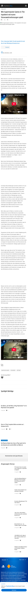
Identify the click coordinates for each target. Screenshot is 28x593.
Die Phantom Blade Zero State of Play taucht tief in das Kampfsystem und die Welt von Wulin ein (13, 444)
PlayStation (8, 5)
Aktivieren (14, 590)
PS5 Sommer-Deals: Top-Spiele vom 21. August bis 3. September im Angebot (21, 468)
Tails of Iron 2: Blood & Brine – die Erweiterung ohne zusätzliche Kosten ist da (21, 514)
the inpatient (13, 370)
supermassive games (5, 370)
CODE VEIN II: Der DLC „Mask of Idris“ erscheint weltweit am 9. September (20, 537)
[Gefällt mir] (6, 410)
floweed (7, 47)
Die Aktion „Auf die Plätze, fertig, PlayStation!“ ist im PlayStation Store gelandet (14, 406)
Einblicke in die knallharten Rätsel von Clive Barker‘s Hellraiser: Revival (21, 548)
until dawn (19, 370)
